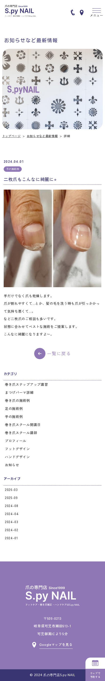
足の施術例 (14, 408)
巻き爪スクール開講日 (23, 424)
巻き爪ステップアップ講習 (26, 384)
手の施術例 (14, 416)
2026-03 (11, 489)
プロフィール (15, 440)
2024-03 (11, 521)
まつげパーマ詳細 (19, 392)
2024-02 (11, 529)
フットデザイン (17, 448)
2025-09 (11, 497)
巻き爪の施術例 (17, 400)
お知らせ (12, 464)
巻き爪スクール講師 (21, 432)
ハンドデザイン (17, 456)
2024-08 (11, 505)
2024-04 (12, 513)
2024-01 (11, 537)
